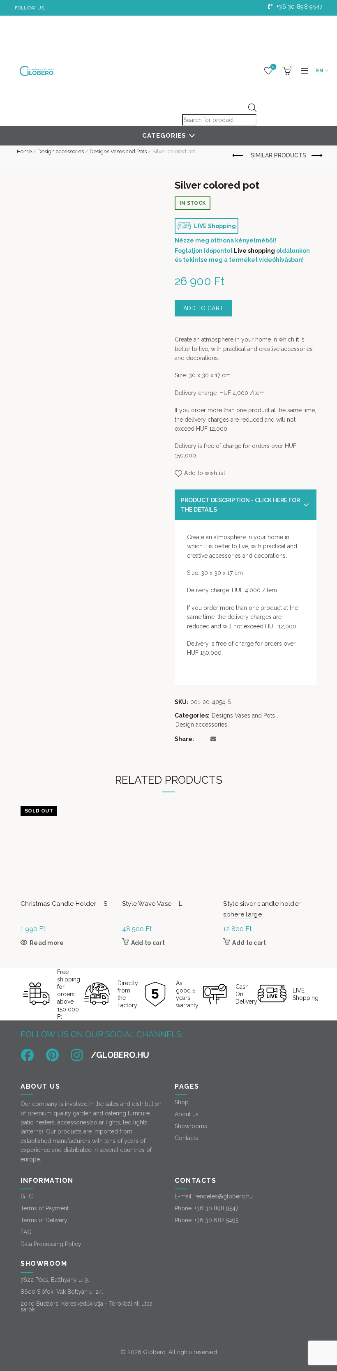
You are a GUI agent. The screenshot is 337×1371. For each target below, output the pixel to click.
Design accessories (60, 151)
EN (320, 71)
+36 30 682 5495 (216, 1220)
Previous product (239, 156)
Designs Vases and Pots (118, 151)
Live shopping (254, 250)
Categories (164, 135)
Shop (182, 1102)
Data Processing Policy (51, 1244)
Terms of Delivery (44, 1220)
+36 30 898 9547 (298, 6)
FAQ (26, 1232)
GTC (27, 1196)
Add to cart (203, 308)
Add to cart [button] (148, 942)
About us (187, 1114)
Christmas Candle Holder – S (64, 903)
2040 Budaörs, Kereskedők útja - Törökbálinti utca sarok (86, 1306)
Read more (47, 942)
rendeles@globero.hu (223, 1196)
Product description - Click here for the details (240, 504)
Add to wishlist (204, 473)
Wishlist (273, 67)
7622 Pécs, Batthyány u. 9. (55, 1279)
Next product (316, 156)
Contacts (186, 1138)
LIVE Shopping (214, 226)
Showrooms (191, 1126)
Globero (154, 1352)
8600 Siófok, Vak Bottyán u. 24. (62, 1291)
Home (24, 151)
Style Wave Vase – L (152, 903)
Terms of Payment (45, 1208)
